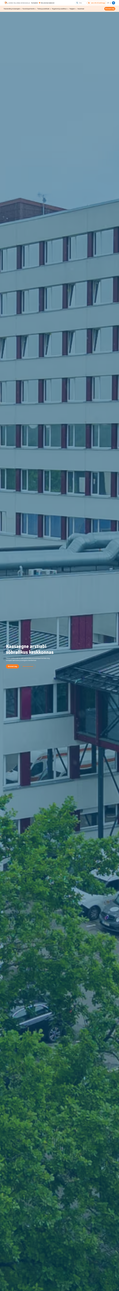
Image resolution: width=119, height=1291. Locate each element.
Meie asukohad (28, 666)
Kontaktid (34, 3)
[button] (109, 3)
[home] (17, 2)
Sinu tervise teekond (47, 3)
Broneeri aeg (109, 9)
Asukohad (80, 9)
